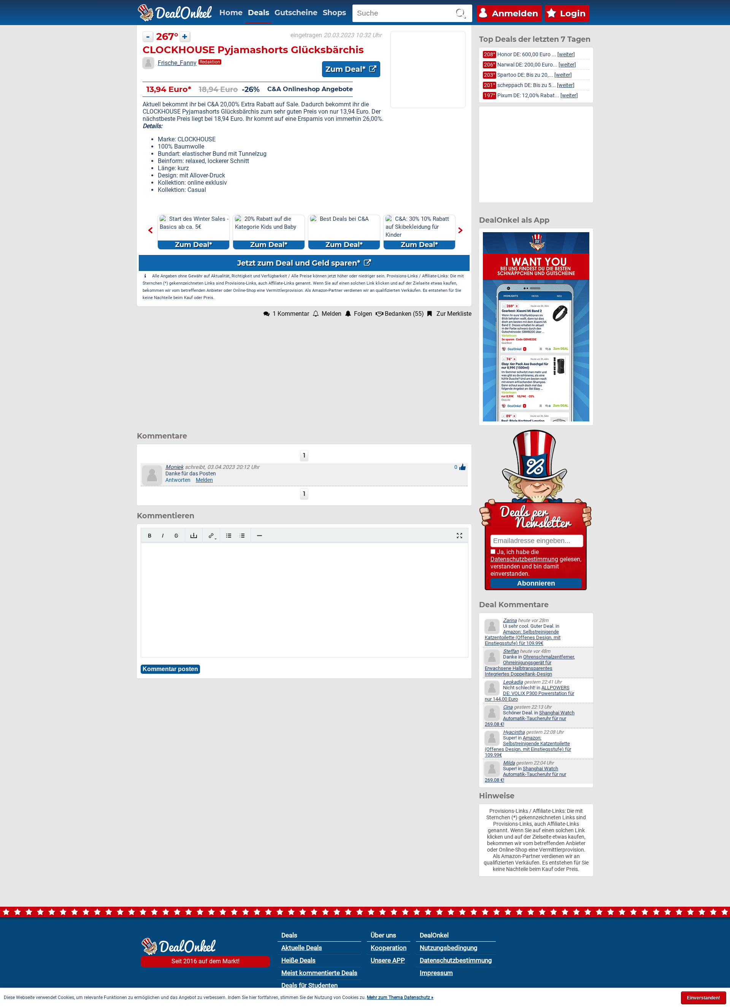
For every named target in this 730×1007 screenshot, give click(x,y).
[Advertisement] (304, 370)
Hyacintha (514, 732)
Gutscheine (296, 12)
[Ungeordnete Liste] (228, 535)
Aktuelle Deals (301, 948)
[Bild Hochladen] (193, 535)
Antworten (177, 480)
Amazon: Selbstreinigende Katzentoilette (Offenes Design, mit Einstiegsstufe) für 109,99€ (522, 637)
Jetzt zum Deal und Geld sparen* (299, 263)
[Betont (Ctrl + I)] (163, 535)
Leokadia (513, 682)
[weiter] (566, 54)
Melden (204, 480)
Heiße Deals (298, 960)
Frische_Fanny (177, 62)
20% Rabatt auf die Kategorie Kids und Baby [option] (265, 232)
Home (231, 12)
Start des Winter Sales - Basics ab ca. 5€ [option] (194, 232)
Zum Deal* (346, 69)
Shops (334, 12)
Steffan (511, 651)
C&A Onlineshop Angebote (310, 89)
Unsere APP (388, 960)
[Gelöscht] (176, 535)
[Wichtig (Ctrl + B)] (149, 535)
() (404, 313)
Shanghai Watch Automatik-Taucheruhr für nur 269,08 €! (529, 718)
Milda (509, 763)
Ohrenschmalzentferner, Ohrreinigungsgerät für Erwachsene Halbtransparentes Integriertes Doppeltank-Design (530, 665)
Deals (258, 12)
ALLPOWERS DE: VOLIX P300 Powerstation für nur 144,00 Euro (529, 693)
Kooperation (388, 948)
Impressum (436, 973)
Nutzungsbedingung (449, 948)
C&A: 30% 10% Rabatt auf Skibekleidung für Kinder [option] (417, 232)
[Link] (211, 535)
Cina (508, 707)
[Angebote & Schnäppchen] (175, 12)
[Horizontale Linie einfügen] (259, 535)
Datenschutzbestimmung (524, 559)
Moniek (174, 467)
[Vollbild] (459, 535)
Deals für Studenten (309, 985)
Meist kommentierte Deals (319, 973)
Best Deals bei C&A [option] (344, 232)
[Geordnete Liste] (242, 535)
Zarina (510, 620)
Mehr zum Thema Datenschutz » (400, 997)
